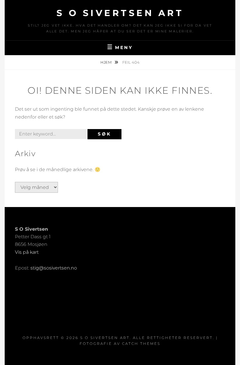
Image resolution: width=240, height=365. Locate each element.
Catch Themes (141, 343)
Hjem (106, 62)
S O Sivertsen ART (120, 13)
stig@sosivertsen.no (53, 268)
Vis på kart (27, 252)
